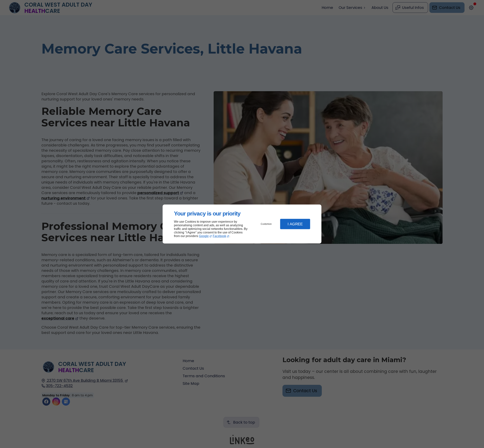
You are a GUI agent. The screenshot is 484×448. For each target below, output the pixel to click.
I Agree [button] (295, 224)
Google (204, 236)
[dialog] (242, 224)
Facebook (219, 236)
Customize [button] (266, 224)
